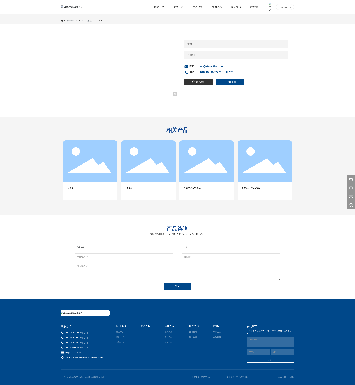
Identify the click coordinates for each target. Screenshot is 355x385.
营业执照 (282, 377)
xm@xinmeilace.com (212, 66)
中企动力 (240, 377)
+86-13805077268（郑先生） (218, 72)
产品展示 (71, 20)
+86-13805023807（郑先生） (76, 343)
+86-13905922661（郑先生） (76, 338)
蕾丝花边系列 (87, 20)
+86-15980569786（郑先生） (76, 348)
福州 (247, 377)
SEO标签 (290, 377)
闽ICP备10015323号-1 (202, 377)
